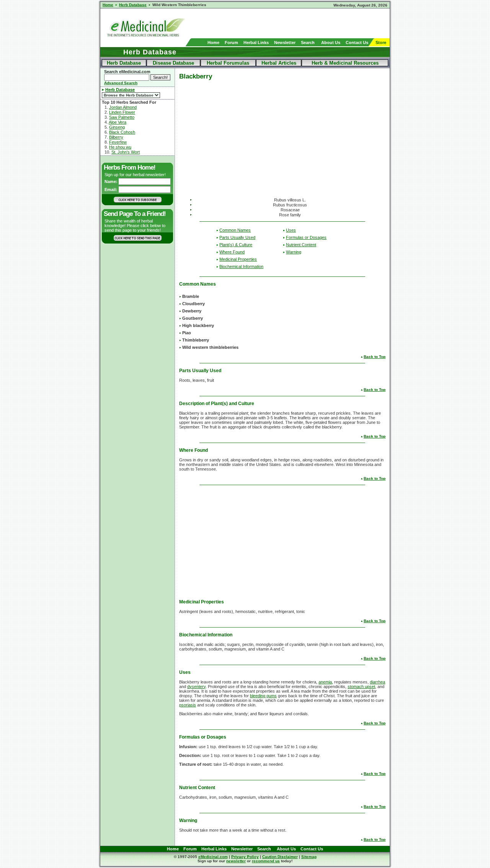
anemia (325, 682)
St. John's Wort (125, 152)
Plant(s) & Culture (235, 244)
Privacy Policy (245, 857)
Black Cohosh (122, 132)
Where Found (232, 252)
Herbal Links (256, 42)
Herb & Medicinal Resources (345, 63)
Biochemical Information (241, 266)
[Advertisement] (300, 23)
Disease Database (173, 63)
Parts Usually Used (237, 237)
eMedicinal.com (213, 857)
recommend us (266, 861)
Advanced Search (120, 83)
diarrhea (377, 682)
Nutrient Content (301, 244)
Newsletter (285, 42)
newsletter (236, 861)
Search (308, 42)
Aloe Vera (117, 122)
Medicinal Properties (238, 259)
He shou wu (120, 147)
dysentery (196, 686)
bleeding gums (263, 695)
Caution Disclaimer (280, 857)
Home (213, 42)
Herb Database (124, 63)
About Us (330, 42)
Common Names (235, 230)
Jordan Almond (123, 107)
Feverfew (118, 142)
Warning (293, 252)
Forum (231, 42)
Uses (291, 230)
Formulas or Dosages (306, 237)
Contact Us (357, 42)
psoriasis (187, 705)
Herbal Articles (278, 63)
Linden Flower (122, 112)
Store (381, 42)
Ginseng (117, 127)
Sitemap (309, 857)
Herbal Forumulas (228, 63)
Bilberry (116, 137)
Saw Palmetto (121, 117)
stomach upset (361, 686)
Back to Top (374, 357)
